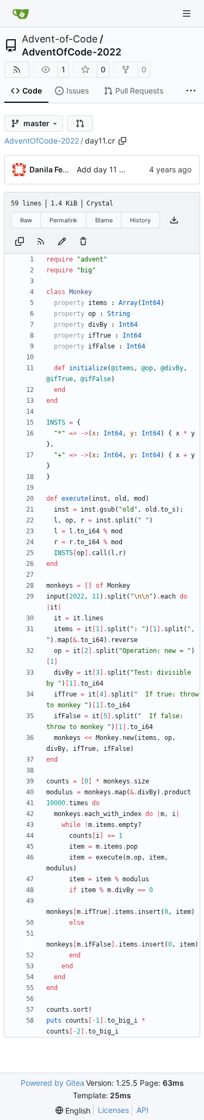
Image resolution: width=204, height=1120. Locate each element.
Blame (104, 220)
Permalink (63, 220)
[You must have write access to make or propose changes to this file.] (83, 241)
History (140, 220)
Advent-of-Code (59, 39)
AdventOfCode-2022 (71, 52)
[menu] (72, 1110)
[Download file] (174, 220)
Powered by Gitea (52, 1082)
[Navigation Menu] (188, 13)
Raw (26, 220)
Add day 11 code (107, 169)
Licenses (113, 1110)
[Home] (20, 13)
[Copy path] (122, 141)
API (143, 1110)
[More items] (191, 91)
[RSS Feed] (16, 69)
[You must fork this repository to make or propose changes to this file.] (62, 241)
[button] (80, 123)
